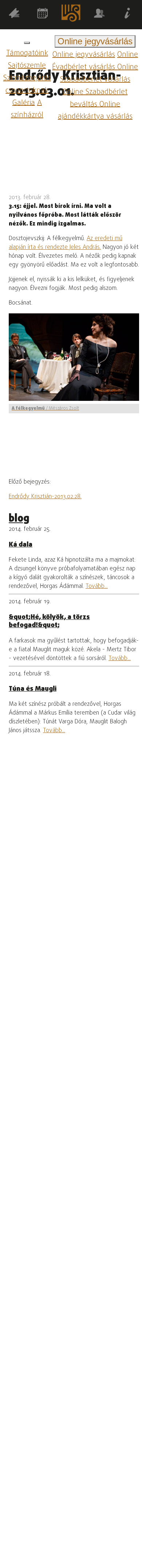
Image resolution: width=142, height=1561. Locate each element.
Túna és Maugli (32, 689)
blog (19, 519)
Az (91, 238)
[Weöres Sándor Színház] (71, 14)
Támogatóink (27, 53)
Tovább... (97, 586)
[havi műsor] (42, 15)
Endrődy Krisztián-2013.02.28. (45, 496)
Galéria (23, 102)
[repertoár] (14, 15)
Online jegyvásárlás (83, 54)
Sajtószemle (27, 65)
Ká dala (20, 545)
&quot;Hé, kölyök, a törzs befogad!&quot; (49, 621)
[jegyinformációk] (128, 15)
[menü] (27, 43)
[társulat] (99, 15)
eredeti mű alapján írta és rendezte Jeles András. (65, 243)
